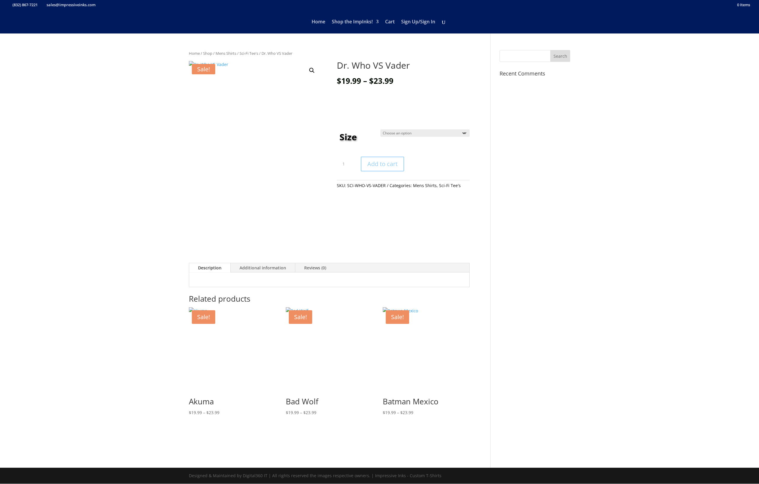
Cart (390, 22)
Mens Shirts (226, 53)
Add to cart (382, 164)
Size (348, 137)
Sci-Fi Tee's (249, 53)
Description (209, 268)
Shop (207, 53)
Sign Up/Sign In (418, 22)
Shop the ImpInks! (352, 22)
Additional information (263, 268)
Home (318, 22)
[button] (312, 70)
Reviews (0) (315, 268)
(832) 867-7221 (25, 4)
